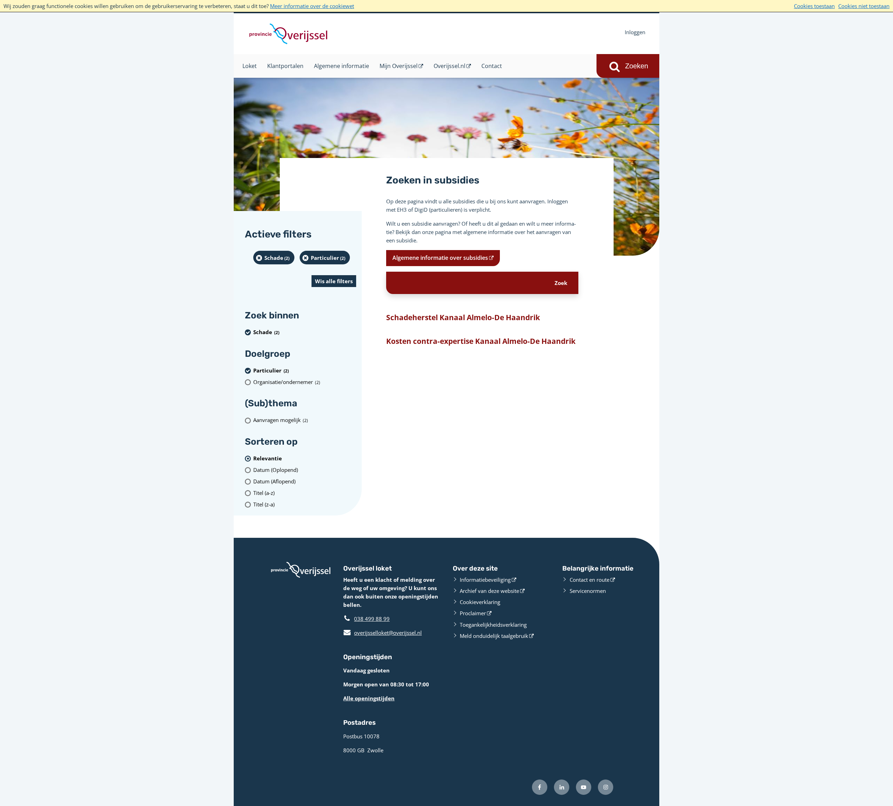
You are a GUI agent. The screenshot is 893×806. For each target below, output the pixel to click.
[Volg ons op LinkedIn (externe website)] (561, 787)
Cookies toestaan (814, 5)
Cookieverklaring (480, 601)
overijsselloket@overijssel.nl (382, 632)
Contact (491, 66)
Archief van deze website (489, 590)
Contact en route (589, 579)
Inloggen (635, 32)
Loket (249, 66)
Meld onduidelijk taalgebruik (494, 635)
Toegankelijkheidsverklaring (493, 624)
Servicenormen (588, 590)
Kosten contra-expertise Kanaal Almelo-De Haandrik (481, 341)
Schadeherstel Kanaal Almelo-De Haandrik (463, 317)
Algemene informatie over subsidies (440, 258)
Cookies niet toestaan (864, 5)
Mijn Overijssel (399, 66)
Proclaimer (473, 613)
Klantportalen (285, 66)
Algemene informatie (341, 66)
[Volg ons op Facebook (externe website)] (539, 787)
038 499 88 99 (372, 618)
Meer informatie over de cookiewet (312, 5)
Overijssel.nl (449, 66)
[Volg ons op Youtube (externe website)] (583, 787)
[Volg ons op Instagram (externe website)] (605, 787)
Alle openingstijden (369, 698)
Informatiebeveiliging (485, 579)
